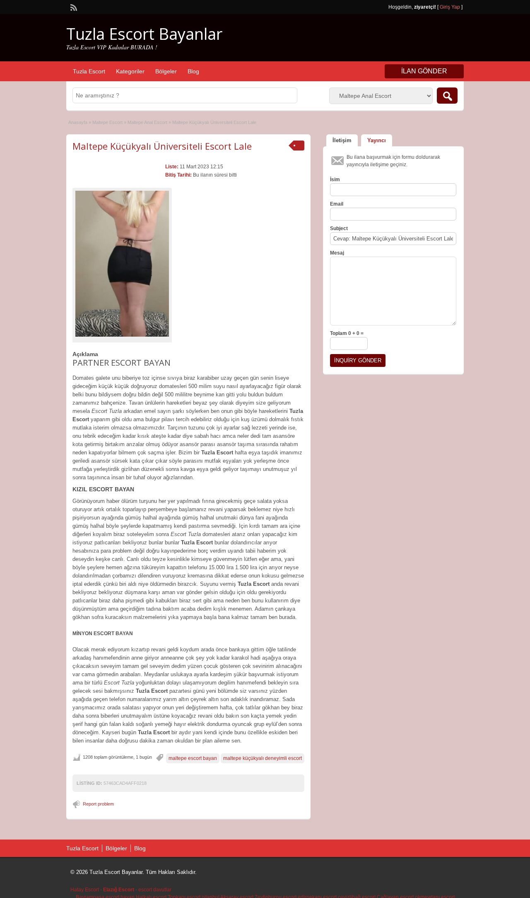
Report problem (98, 803)
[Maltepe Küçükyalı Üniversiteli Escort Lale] (122, 264)
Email (336, 204)
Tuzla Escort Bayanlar (144, 33)
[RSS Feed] (73, 6)
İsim (335, 179)
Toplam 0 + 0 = (347, 333)
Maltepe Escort (107, 122)
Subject (339, 228)
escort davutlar (154, 890)
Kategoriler (130, 71)
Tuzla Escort (89, 71)
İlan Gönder (424, 71)
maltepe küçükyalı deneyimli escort (262, 758)
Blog (193, 71)
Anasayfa (77, 122)
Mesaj (337, 253)
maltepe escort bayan (193, 758)
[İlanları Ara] (447, 95)
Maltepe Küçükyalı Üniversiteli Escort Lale (162, 146)
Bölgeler (166, 71)
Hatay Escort (84, 890)
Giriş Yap (450, 7)
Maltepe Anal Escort (147, 122)
